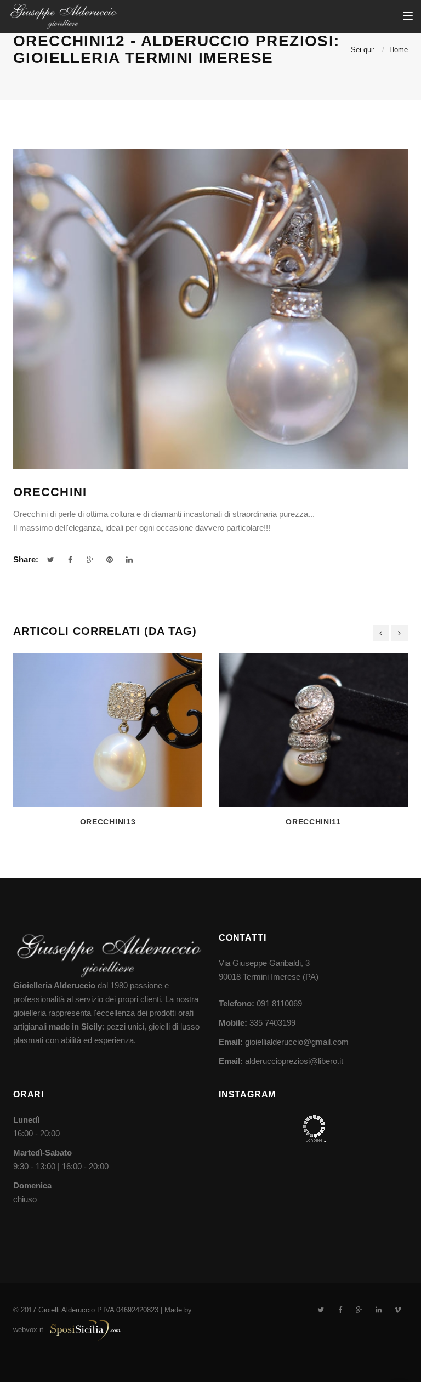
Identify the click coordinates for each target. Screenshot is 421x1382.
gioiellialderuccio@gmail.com (297, 1042)
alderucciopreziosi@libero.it (294, 1061)
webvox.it (28, 1330)
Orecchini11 (313, 821)
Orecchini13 (108, 821)
